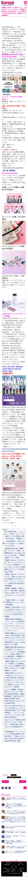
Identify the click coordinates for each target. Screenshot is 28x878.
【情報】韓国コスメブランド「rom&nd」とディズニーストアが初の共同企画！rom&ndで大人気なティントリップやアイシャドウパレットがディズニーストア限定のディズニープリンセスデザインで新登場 (14, 680)
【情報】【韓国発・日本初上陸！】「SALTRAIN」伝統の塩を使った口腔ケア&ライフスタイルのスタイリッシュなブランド (15, 592)
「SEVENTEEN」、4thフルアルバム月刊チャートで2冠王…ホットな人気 (15, 543)
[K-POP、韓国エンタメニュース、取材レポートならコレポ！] (7, 2)
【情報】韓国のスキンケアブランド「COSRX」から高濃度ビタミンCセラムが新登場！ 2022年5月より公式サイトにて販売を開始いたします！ (14, 665)
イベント (14, 864)
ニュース (15, 863)
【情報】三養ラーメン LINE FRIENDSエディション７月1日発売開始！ (14, 602)
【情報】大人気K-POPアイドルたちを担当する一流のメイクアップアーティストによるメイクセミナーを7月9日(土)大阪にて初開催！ (14, 611)
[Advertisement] (14, 21)
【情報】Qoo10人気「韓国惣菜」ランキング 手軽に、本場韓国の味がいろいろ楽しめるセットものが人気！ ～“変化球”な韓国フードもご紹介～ (14, 553)
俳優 (18, 864)
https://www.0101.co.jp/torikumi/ (13, 168)
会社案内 (5, 868)
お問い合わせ (22, 868)
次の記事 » (22, 781)
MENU (25, 5)
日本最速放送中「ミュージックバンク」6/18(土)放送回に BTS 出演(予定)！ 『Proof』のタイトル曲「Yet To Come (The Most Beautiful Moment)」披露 (14, 736)
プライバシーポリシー (13, 868)
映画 (12, 866)
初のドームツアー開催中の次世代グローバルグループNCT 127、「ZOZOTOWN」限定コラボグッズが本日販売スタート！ (15, 724)
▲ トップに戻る (14, 860)
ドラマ (22, 864)
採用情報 (7, 870)
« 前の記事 (5, 781)
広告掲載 (13, 870)
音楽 (16, 866)
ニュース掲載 (19, 870)
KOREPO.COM (8, 863)
